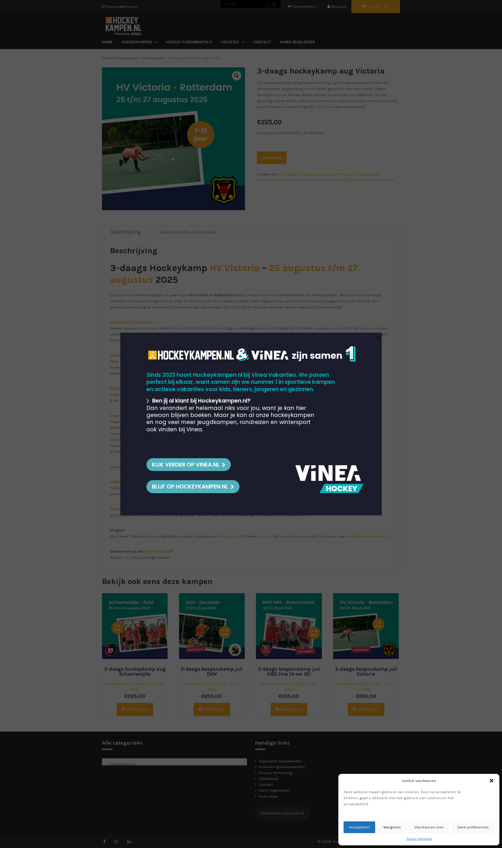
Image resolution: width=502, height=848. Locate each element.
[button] (491, 780)
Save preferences (473, 827)
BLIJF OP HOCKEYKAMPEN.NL (190, 486)
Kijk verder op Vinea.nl (186, 464)
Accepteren (359, 827)
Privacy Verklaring (419, 839)
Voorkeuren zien (429, 827)
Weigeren (392, 827)
